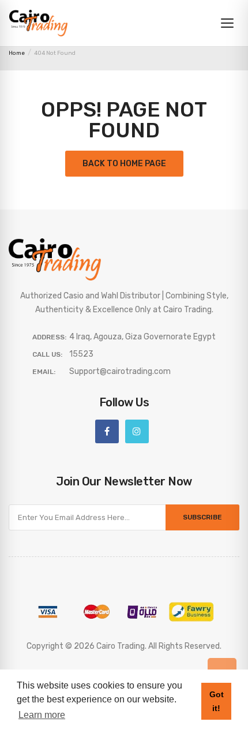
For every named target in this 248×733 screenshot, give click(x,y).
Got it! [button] (216, 701)
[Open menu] (227, 23)
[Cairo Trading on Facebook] (107, 431)
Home (17, 53)
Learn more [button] (41, 715)
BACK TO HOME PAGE (124, 164)
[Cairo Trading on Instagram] (137, 431)
